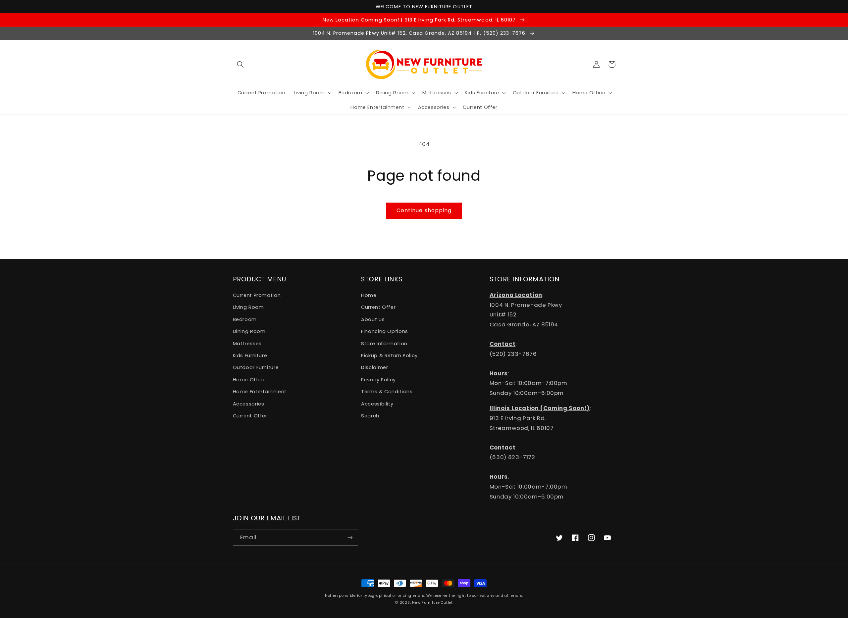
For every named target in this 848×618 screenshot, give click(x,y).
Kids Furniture (250, 355)
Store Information (384, 343)
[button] (240, 64)
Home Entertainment (260, 391)
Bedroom (245, 319)
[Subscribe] (349, 538)
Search (370, 415)
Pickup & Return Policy (389, 355)
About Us (373, 319)
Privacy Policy (378, 379)
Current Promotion (257, 295)
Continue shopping (424, 210)
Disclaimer (374, 367)
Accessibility (377, 404)
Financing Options (384, 331)
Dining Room (249, 331)
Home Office (249, 379)
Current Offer (250, 415)
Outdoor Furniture (256, 367)
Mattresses (247, 343)
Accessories (248, 404)
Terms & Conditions (386, 391)
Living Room (248, 307)
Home (369, 295)
